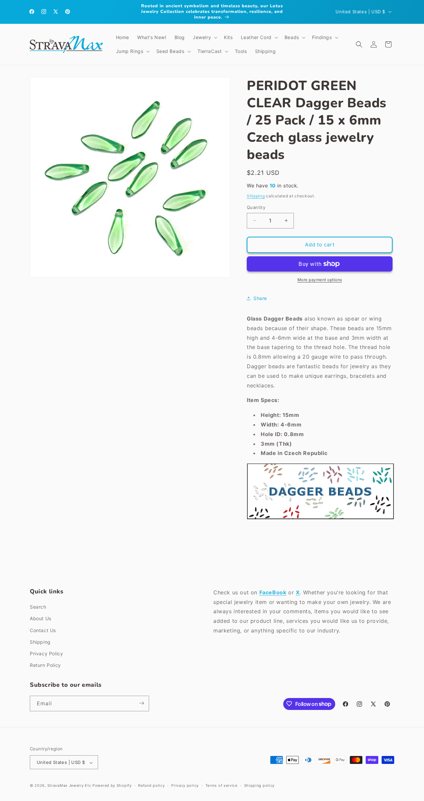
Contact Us (43, 630)
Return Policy (45, 665)
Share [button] (260, 298)
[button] (204, 37)
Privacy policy (185, 785)
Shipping (256, 195)
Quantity (256, 207)
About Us (40, 619)
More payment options (319, 279)
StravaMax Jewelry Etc (69, 785)
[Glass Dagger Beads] (320, 519)
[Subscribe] (141, 703)
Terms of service (221, 785)
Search (38, 607)
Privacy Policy (46, 653)
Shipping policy (259, 785)
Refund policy (151, 785)
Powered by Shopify (112, 785)
